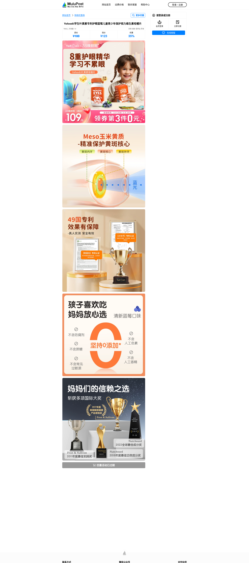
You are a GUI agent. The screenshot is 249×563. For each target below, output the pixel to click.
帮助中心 (145, 4)
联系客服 (132, 4)
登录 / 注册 (177, 4)
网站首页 (106, 4)
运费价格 (119, 4)
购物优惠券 (79, 15)
